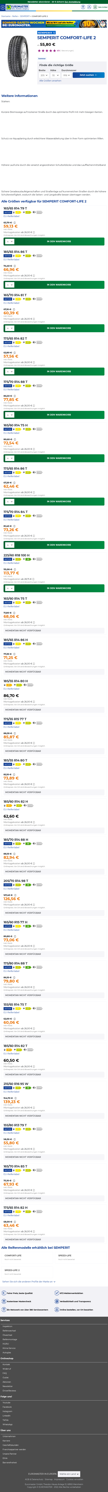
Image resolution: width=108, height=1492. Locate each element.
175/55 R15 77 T (15, 719)
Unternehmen (9, 1436)
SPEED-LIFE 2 (12, 1270)
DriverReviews (9, 1391)
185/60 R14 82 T (15, 1046)
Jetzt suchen (87, 75)
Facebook (7, 1407)
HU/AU (6, 1344)
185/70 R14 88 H (16, 840)
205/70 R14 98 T (16, 881)
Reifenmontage (10, 1339)
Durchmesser (69, 70)
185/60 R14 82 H (16, 801)
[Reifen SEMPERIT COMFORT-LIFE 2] (18, 56)
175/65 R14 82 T (15, 338)
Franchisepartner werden (14, 1449)
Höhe (53, 70)
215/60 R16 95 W (16, 1084)
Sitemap (49, 1479)
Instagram (7, 1411)
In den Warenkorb (59, 241)
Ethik (5, 1458)
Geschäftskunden (11, 1445)
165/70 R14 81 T (15, 295)
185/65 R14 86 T (15, 252)
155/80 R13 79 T (15, 1125)
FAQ (5, 1373)
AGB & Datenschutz (34, 1479)
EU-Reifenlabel (11, 216)
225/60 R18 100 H (16, 555)
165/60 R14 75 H (16, 425)
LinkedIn (6, 1416)
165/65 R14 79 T (15, 208)
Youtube (6, 1402)
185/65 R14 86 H (16, 640)
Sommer (42, 59)
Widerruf (7, 1369)
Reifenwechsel (9, 1331)
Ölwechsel (7, 1335)
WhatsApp (7, 1424)
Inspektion (7, 1326)
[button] (34, 232)
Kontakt (6, 1364)
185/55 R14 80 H (16, 681)
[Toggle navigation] (3, 7)
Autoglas (7, 1352)
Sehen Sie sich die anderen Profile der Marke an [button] (27, 1281)
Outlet (6, 1377)
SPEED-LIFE (64, 1255)
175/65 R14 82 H (15, 1208)
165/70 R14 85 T (15, 1166)
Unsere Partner (10, 1454)
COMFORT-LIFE (13, 1255)
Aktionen (7, 1382)
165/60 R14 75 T (15, 598)
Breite (42, 70)
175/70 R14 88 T (15, 382)
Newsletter (8, 1386)
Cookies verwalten (74, 1479)
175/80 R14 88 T (15, 963)
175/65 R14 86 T (15, 468)
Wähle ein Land (68, 1474)
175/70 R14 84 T (16, 512)
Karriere (6, 1441)
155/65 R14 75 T (15, 1004)
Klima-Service (9, 1348)
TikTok (5, 1420)
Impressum (59, 1479)
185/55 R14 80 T (15, 760)
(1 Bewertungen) (67, 51)
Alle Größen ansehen (50, 80)
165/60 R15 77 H (15, 922)
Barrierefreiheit (10, 1462)
